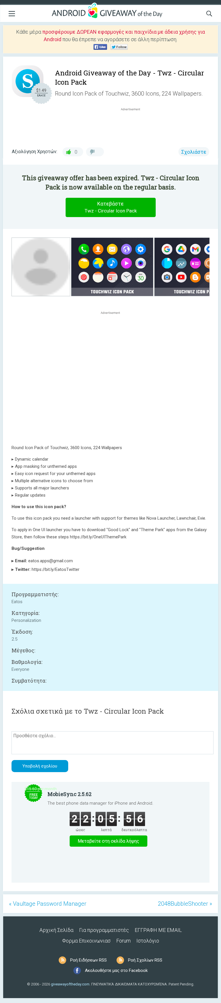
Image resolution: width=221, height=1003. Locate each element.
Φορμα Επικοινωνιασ (86, 941)
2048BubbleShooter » (185, 903)
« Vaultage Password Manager (47, 903)
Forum (123, 941)
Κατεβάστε (111, 207)
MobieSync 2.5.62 (69, 794)
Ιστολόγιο (147, 941)
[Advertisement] (133, 125)
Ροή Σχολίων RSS (145, 960)
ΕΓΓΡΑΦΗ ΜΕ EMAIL (158, 930)
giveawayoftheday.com (70, 984)
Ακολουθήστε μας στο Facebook (116, 970)
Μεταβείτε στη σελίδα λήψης (108, 841)
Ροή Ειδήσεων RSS (88, 960)
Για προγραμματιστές (104, 930)
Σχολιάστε (193, 152)
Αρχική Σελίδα (56, 930)
